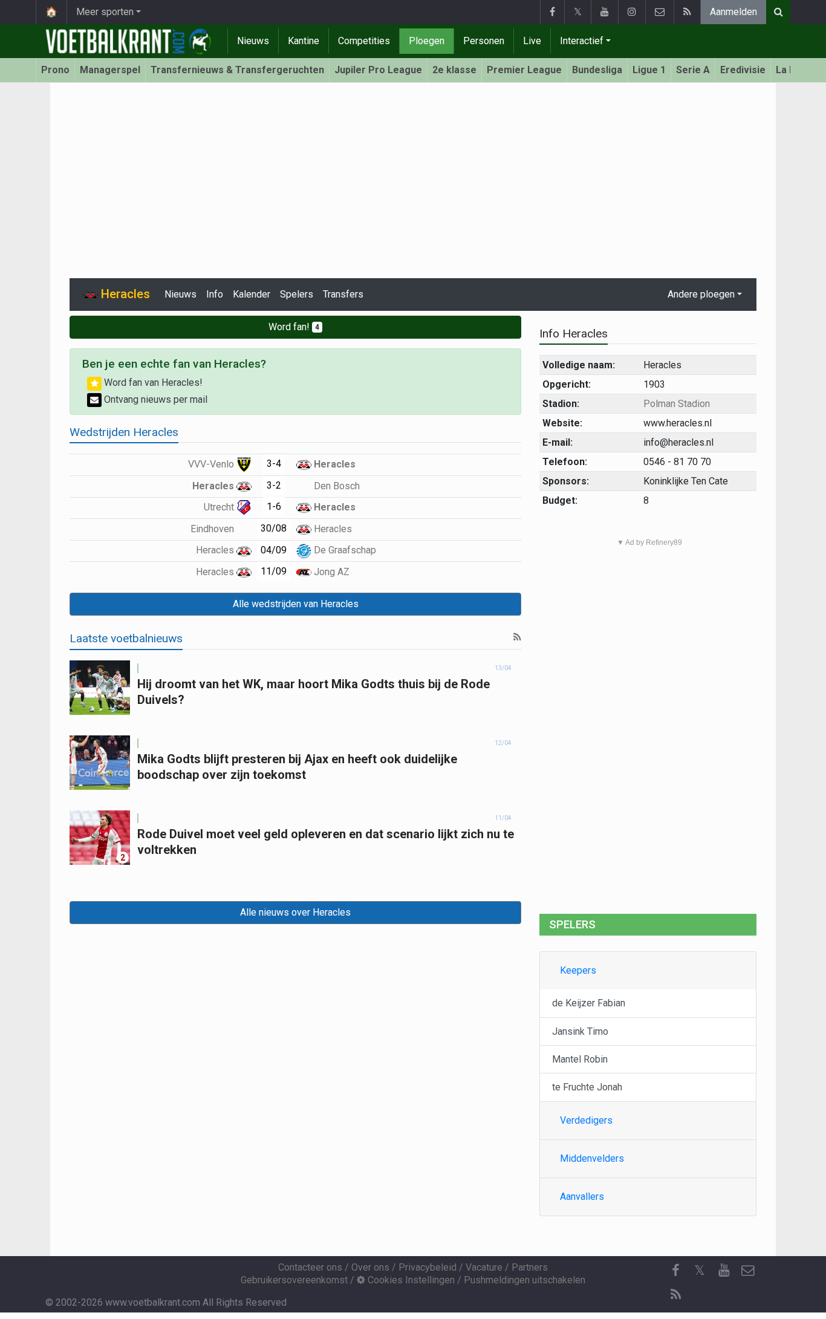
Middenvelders (592, 1158)
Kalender (251, 294)
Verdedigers (586, 1120)
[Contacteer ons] (659, 12)
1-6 (274, 506)
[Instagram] (631, 12)
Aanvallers (582, 1196)
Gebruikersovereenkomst (294, 1280)
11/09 (274, 571)
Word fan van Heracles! (152, 382)
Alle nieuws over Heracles (295, 912)
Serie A (693, 70)
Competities (364, 41)
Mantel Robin (580, 1059)
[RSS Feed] (687, 12)
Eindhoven (213, 529)
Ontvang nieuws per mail (154, 399)
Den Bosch (335, 486)
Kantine (303, 41)
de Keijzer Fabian (588, 1003)
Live (532, 41)
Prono (55, 70)
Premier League (524, 70)
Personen (483, 41)
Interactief (581, 41)
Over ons (370, 1267)
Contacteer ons (310, 1267)
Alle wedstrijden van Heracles (296, 604)
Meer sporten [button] (105, 12)
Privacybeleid (427, 1267)
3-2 (274, 485)
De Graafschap (343, 550)
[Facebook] (552, 12)
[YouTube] (604, 12)
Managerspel (110, 70)
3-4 (274, 463)
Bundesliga (597, 70)
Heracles (333, 464)
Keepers (578, 970)
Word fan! (293, 327)
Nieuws (253, 41)
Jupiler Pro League (378, 70)
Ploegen (426, 41)
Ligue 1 (649, 70)
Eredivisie (743, 70)
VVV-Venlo (212, 464)
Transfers (343, 294)
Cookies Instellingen (410, 1280)
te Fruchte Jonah (587, 1087)
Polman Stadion (676, 403)
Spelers (296, 294)
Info (214, 294)
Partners (530, 1267)
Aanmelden (733, 12)
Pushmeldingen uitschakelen (524, 1280)
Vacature (484, 1267)
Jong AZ (330, 572)
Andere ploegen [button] (701, 294)
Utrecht (220, 507)
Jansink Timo (580, 1031)
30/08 (274, 528)
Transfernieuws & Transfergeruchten (237, 70)
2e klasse (454, 70)
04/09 (274, 550)
